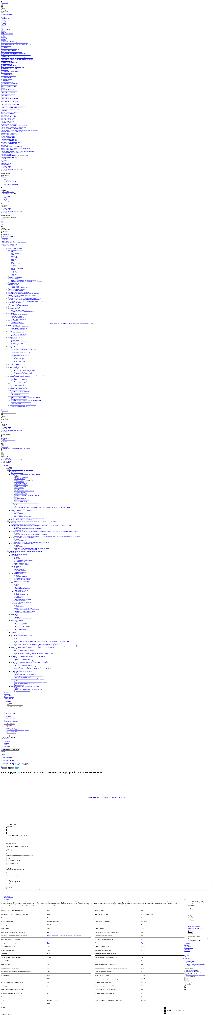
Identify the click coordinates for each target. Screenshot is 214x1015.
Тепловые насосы (19, 513)
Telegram (6, 197)
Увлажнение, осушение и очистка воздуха (23, 524)
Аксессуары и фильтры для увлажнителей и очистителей (30, 534)
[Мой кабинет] (1, 436)
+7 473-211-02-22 (6, 166)
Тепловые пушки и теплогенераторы (24, 650)
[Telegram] (18, 768)
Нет (48, 943)
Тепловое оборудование (17, 633)
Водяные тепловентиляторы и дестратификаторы (28, 689)
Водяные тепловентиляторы (22, 659)
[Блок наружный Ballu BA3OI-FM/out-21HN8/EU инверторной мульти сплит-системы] (107, 798)
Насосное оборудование (21, 623)
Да (142, 943)
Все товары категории (194, 926)
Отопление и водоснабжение (19, 554)
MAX (5, 199)
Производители (188, 948)
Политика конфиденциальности (195, 975)
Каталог (9, 468)
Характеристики (8, 897)
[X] (9, 768)
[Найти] (2, 6)
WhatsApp (7, 200)
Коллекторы (17, 558)
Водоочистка (17, 617)
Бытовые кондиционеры (21, 477)
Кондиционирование (17, 473)
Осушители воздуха (19, 546)
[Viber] (11, 768)
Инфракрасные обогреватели (22, 639)
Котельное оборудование (21, 594)
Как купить (187, 946)
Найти (186, 980)
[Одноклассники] (4, 768)
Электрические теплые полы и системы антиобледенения (30, 682)
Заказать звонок (11, 733)
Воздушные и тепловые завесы (23, 665)
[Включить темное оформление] (3, 219)
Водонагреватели (19, 606)
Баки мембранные (19, 569)
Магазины (187, 949)
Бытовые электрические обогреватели (25, 674)
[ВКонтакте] (2, 768)
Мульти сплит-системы (20, 506)
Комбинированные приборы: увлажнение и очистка (29, 528)
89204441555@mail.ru (8, 192)
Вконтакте (7, 196)
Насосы (16, 585)
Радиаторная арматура (20, 576)
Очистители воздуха (20, 540)
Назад (10, 467)
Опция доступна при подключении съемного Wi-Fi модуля (64, 935)
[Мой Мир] (6, 768)
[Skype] (16, 768)
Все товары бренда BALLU (196, 928)
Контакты (187, 951)
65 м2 (7, 849)
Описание (7, 896)
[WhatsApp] (13, 768)
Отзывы (6, 899)
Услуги (186, 945)
